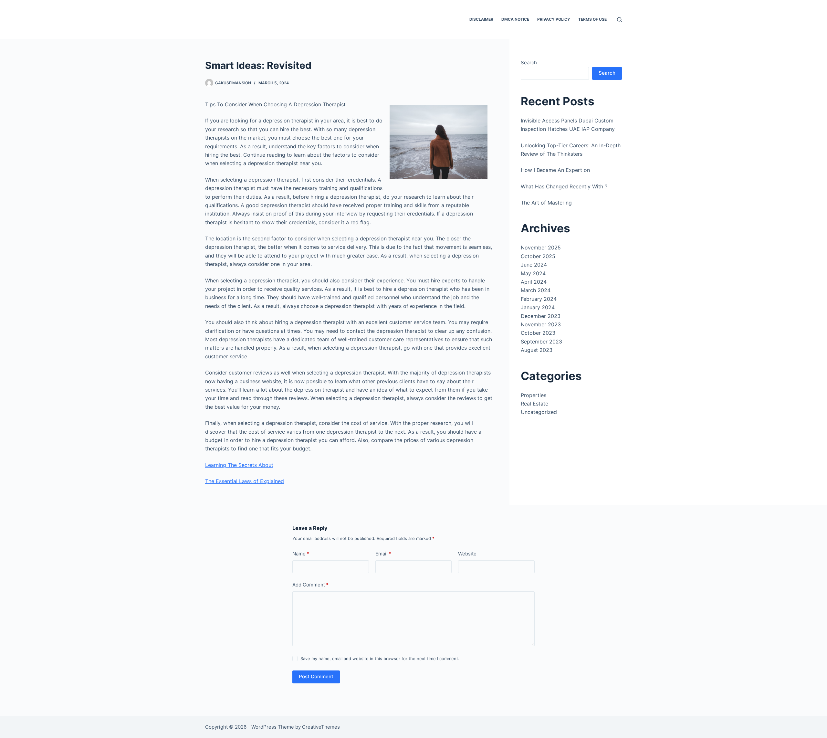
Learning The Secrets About (239, 465)
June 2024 (534, 264)
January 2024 (538, 307)
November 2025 (541, 247)
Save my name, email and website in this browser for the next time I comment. (379, 658)
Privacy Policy (553, 19)
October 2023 (538, 333)
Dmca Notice (515, 19)
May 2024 (533, 273)
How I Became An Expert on (555, 170)
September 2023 (541, 341)
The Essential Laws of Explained (244, 481)
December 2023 (540, 316)
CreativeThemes (321, 727)
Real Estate (534, 403)
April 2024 (534, 282)
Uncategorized (539, 412)
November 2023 (541, 324)
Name (300, 554)
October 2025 (538, 256)
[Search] (619, 19)
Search (529, 62)
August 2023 (536, 350)
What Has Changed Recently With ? (564, 186)
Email (383, 554)
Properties (533, 395)
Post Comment (316, 676)
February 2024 (539, 299)
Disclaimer (481, 19)
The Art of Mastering (546, 202)
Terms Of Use (592, 19)
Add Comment (310, 585)
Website (467, 554)
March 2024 (535, 290)
